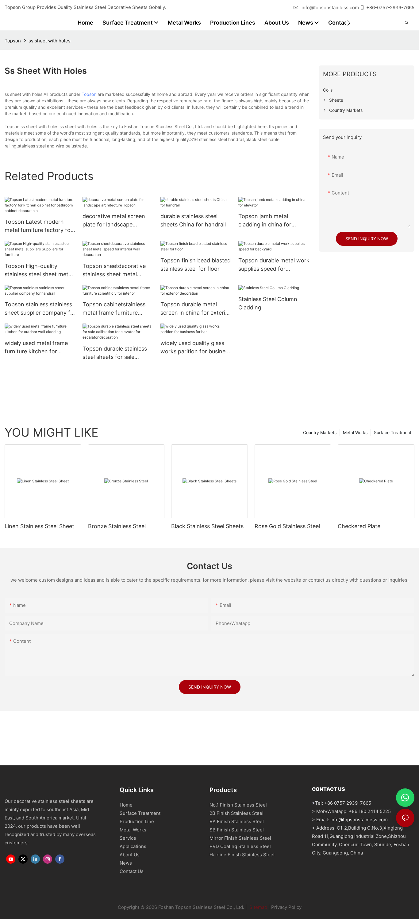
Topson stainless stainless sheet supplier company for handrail (40, 309)
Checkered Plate (359, 526)
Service (128, 838)
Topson (13, 41)
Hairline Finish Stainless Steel (242, 855)
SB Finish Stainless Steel (237, 830)
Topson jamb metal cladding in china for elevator (264, 221)
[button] (349, 23)
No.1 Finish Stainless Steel (238, 805)
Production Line (137, 821)
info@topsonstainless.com (330, 7)
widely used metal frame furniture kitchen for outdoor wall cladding (36, 347)
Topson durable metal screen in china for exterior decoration (195, 309)
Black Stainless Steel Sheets (207, 526)
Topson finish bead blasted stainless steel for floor (195, 264)
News (126, 863)
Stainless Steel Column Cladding (267, 303)
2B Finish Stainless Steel (236, 813)
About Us (130, 855)
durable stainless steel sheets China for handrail (193, 220)
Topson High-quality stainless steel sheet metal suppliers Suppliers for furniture (39, 270)
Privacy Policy (286, 907)
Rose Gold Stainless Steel (287, 526)
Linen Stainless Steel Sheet (39, 526)
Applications (133, 846)
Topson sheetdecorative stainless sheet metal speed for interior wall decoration (114, 270)
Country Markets (319, 432)
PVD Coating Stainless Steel (240, 846)
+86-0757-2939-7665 (390, 7)
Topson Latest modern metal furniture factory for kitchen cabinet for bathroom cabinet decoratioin (39, 226)
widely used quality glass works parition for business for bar (195, 347)
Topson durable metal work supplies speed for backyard (273, 265)
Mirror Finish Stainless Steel (240, 838)
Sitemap (257, 907)
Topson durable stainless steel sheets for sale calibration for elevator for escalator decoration (117, 353)
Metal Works (355, 432)
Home (126, 805)
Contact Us (132, 871)
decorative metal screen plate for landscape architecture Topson (114, 221)
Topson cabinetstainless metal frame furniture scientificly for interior (114, 309)
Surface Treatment (392, 432)
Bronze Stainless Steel (117, 526)
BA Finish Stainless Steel (237, 821)
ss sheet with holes (50, 41)
